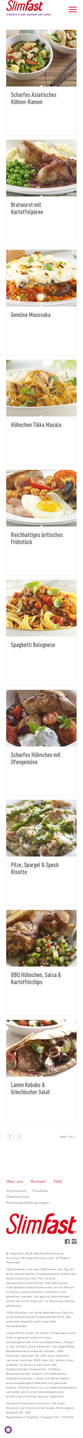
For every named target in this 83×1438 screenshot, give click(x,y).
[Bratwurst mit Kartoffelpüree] (41, 168)
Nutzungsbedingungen (27, 1202)
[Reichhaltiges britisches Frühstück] (41, 498)
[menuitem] (70, 9)
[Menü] (70, 9)
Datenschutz (18, 1196)
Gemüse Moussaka (30, 314)
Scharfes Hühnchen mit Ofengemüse (36, 758)
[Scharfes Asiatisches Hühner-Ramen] (41, 58)
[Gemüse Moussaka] (41, 278)
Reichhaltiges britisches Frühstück (37, 538)
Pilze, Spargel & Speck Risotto (35, 868)
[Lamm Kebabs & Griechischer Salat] (41, 1048)
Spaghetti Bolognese (33, 644)
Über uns (14, 1181)
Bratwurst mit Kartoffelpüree (27, 208)
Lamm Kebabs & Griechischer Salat (30, 1088)
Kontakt (38, 1181)
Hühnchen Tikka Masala (36, 424)
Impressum (16, 1190)
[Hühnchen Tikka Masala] (41, 388)
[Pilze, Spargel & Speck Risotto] (41, 828)
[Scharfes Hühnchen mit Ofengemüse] (41, 718)
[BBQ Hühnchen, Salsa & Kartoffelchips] (41, 938)
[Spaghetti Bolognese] (41, 608)
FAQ (58, 1181)
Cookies (40, 1190)
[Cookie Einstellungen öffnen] (8, 1432)
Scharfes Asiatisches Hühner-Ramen (33, 98)
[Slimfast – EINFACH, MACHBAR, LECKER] (34, 9)
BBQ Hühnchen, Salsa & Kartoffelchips (36, 978)
